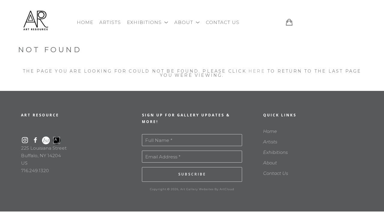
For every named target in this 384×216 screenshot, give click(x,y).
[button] (147, 22)
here (256, 71)
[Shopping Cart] (289, 22)
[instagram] (24, 140)
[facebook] (35, 140)
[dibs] (46, 140)
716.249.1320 (35, 170)
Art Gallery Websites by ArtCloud (207, 189)
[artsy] (57, 140)
